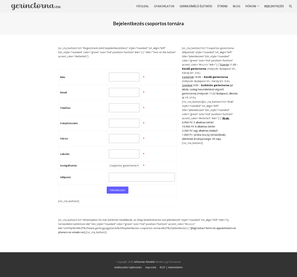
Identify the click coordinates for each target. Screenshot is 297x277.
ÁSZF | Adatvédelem (171, 267)
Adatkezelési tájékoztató (128, 267)
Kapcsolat (150, 267)
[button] (290, 6)
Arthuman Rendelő (144, 261)
